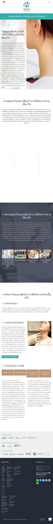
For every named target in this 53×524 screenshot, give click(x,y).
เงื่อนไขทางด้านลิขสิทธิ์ (42, 519)
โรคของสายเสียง (9, 472)
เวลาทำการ (3, 483)
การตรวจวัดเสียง (17, 471)
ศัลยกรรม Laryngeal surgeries (9, 476)
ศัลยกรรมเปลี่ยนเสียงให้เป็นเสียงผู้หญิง (10, 480)
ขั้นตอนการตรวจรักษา (4, 500)
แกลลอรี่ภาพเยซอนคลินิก (12, 505)
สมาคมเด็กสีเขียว (11, 499)
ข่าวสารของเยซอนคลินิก (12, 502)
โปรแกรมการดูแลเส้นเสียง (17, 474)
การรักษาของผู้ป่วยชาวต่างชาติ (5, 509)
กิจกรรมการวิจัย (3, 486)
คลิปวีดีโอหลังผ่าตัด (9, 486)
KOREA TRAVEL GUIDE (5, 512)
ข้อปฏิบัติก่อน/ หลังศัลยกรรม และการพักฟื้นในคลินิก (4, 504)
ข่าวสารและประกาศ (3, 490)
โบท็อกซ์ (8, 483)
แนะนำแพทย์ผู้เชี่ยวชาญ (3, 479)
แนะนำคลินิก (3, 475)
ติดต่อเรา (3, 493)
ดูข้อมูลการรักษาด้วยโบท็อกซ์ (10, 356)
